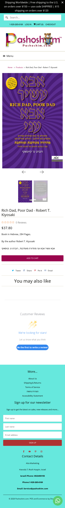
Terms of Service (32, 387)
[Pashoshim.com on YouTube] (30, 452)
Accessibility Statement (32, 395)
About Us (32, 378)
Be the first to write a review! (32, 347)
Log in (28, 24)
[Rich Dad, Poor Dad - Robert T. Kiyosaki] (32, 120)
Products (19, 67)
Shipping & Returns (32, 382)
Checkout (51, 24)
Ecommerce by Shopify (46, 498)
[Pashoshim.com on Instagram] (41, 452)
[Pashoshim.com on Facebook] (24, 452)
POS (31, 498)
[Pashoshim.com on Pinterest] (35, 452)
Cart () (39, 24)
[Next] (41, 171)
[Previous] (23, 171)
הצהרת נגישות (32, 391)
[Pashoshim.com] (32, 40)
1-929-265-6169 (16, 24)
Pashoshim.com (22, 498)
